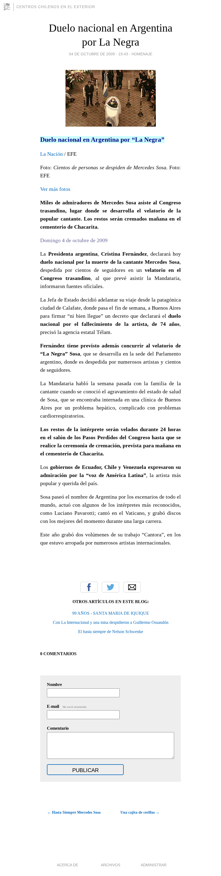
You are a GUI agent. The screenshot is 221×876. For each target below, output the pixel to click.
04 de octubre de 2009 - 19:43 (98, 54)
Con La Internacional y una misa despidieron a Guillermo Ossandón (110, 622)
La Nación (51, 154)
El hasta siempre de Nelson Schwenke (110, 631)
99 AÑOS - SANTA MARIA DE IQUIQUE (110, 613)
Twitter (110, 587)
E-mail (67, 706)
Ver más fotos (55, 189)
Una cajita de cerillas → (140, 812)
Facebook (89, 587)
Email (132, 587)
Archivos (110, 865)
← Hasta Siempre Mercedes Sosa (74, 812)
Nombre (54, 684)
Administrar (154, 865)
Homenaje (142, 54)
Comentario (58, 728)
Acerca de (67, 865)
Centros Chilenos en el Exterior (55, 7)
